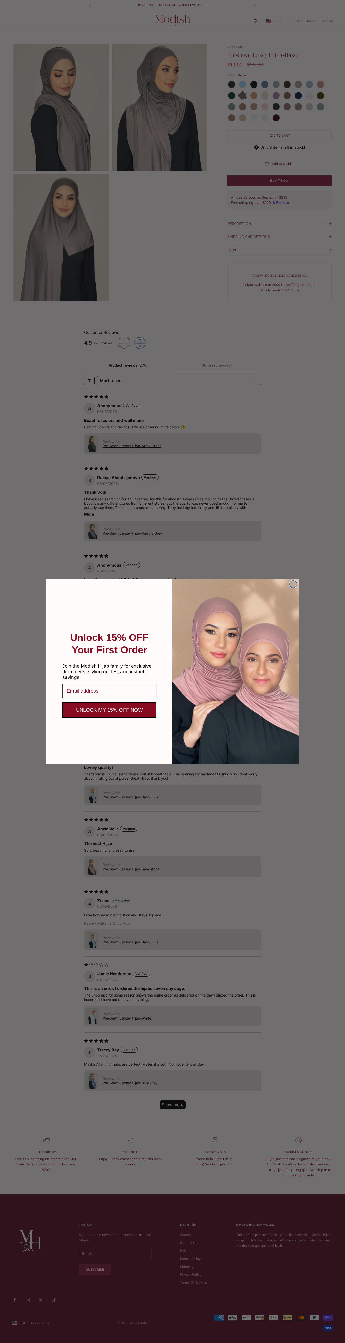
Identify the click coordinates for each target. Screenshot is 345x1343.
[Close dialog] (293, 584)
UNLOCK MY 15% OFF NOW (109, 710)
